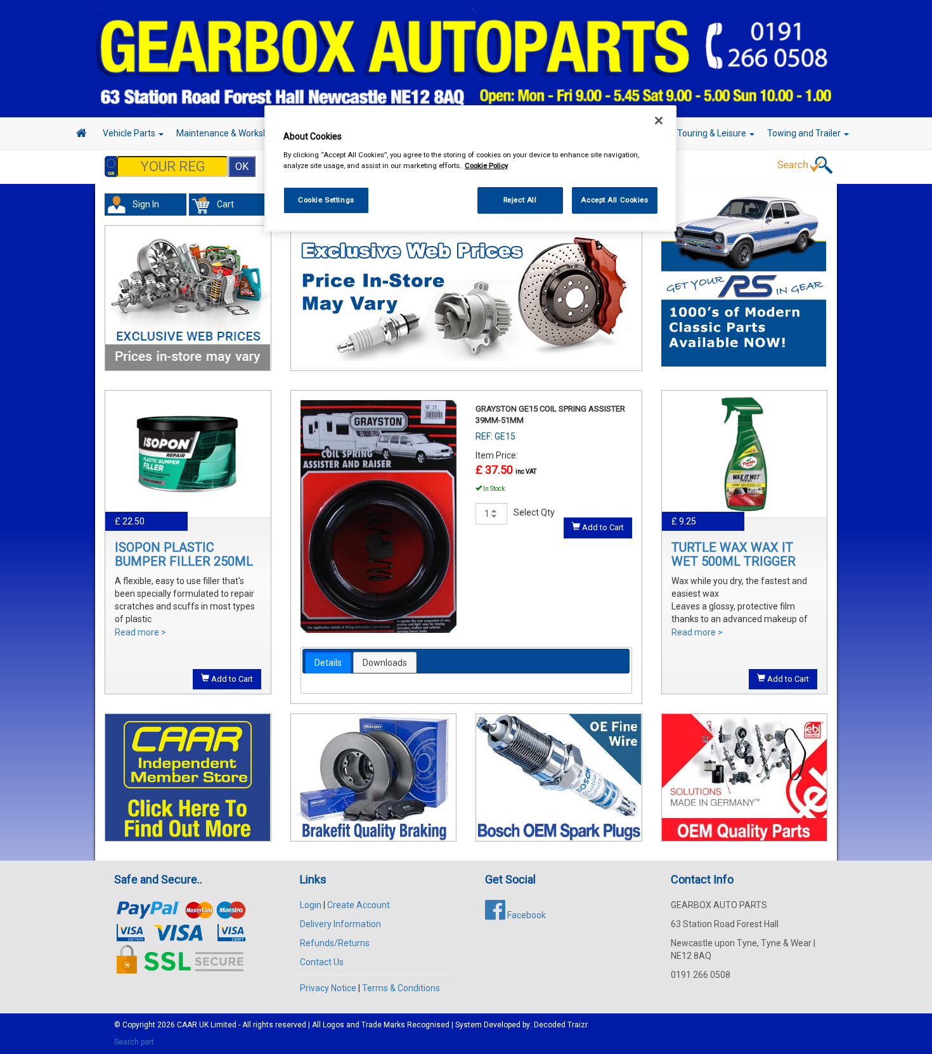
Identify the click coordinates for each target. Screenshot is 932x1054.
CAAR (187, 1024)
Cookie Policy (486, 165)
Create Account (358, 905)
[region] (470, 168)
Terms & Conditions (401, 988)
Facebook (525, 915)
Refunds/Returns (335, 943)
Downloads (385, 663)
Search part (134, 1042)
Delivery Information (340, 924)
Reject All (520, 199)
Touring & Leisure (712, 133)
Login (310, 905)
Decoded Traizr (561, 1024)
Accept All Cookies (614, 199)
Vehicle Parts (130, 133)
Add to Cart (231, 679)
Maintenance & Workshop (228, 133)
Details (328, 663)
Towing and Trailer (805, 133)
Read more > (140, 632)
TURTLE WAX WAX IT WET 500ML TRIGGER (733, 554)
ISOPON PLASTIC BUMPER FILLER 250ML (184, 554)
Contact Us (322, 962)
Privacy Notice (328, 988)
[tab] (328, 662)
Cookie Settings (326, 199)
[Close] (659, 120)
